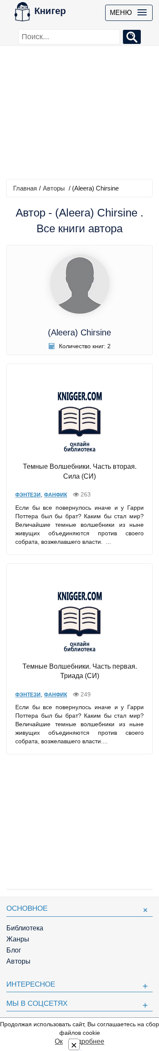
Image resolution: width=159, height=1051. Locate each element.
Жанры (17, 939)
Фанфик (55, 495)
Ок (59, 1041)
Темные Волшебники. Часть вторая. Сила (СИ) (80, 471)
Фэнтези (28, 495)
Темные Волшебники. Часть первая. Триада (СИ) (79, 671)
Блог (13, 950)
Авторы (54, 188)
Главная (25, 188)
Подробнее (86, 1041)
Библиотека (24, 928)
